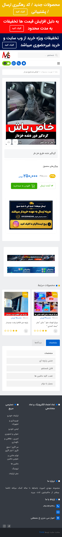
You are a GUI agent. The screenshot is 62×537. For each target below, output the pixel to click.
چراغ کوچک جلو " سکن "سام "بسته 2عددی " (47, 324)
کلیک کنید (20, 11)
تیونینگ (15, 468)
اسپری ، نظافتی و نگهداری (11, 440)
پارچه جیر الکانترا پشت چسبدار (17, 322)
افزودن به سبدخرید (22, 186)
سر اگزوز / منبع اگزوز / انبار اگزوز (11, 448)
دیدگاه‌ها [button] (38, 342)
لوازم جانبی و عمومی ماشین (12, 457)
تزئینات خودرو (12, 415)
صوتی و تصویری (11, 433)
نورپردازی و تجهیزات (13, 422)
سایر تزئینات (13, 473)
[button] (24, 63)
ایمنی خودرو (13, 429)
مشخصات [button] (53, 342)
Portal (41, 532)
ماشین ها (14, 463)
